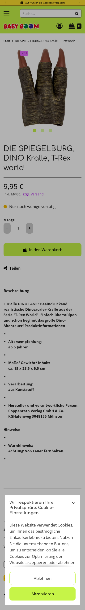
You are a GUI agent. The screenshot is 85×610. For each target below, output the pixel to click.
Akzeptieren (42, 593)
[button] (74, 509)
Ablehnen (42, 578)
